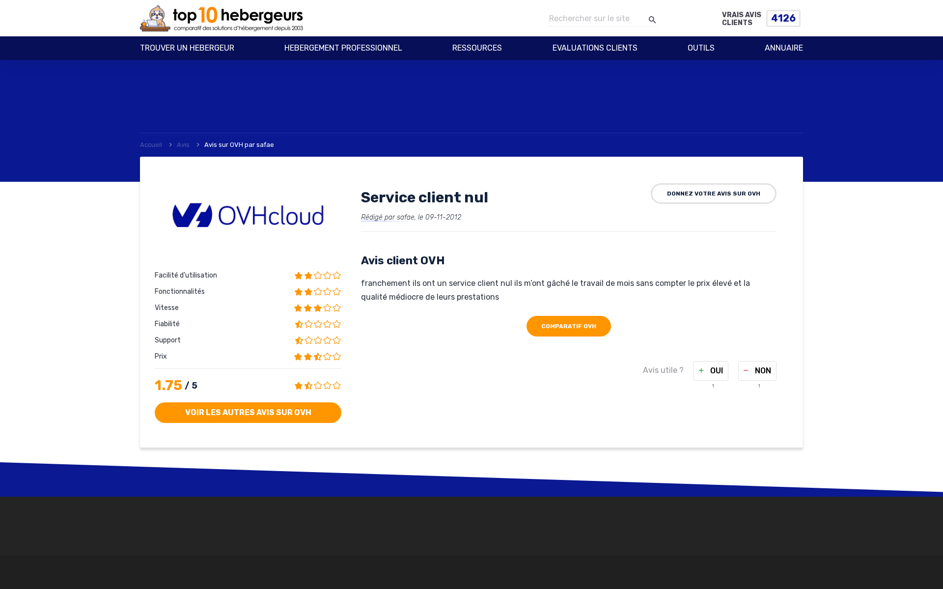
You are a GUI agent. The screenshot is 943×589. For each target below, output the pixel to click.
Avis (183, 144)
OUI (715, 370)
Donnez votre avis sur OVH (713, 193)
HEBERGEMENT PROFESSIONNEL (343, 48)
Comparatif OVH (568, 326)
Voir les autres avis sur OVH (248, 412)
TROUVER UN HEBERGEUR (187, 48)
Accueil (151, 144)
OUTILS (701, 48)
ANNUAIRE (784, 48)
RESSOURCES (477, 48)
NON (762, 370)
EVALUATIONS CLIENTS (595, 48)
